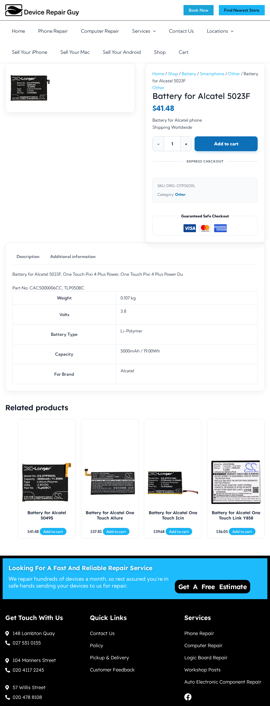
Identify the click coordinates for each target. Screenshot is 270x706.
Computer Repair (100, 31)
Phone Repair (53, 31)
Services (141, 31)
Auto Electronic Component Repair (222, 682)
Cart (184, 52)
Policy (96, 645)
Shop (160, 52)
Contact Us (181, 31)
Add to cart (226, 143)
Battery (189, 73)
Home (18, 31)
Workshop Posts (202, 670)
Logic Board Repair (206, 658)
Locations (217, 31)
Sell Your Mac (75, 52)
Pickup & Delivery (109, 658)
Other (234, 73)
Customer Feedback (112, 670)
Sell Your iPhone (29, 52)
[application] (153, 31)
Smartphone (212, 73)
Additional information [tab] (73, 256)
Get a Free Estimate (212, 587)
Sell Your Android (122, 52)
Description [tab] (28, 256)
